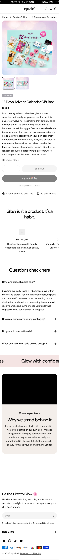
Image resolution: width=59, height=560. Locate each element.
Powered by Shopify (30, 553)
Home (5, 17)
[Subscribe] (54, 516)
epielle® (15, 553)
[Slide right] (50, 48)
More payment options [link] (29, 185)
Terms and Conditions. (43, 523)
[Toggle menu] (3, 9)
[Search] (46, 9)
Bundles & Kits (20, 17)
